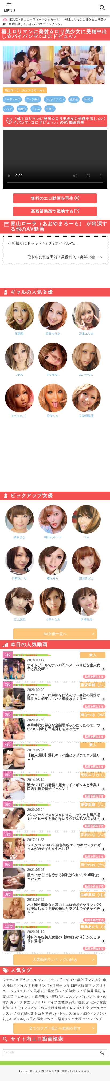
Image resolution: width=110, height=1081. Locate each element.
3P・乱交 (77, 980)
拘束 (35, 997)
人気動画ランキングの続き (55, 959)
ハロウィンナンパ (93, 1013)
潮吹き (12, 985)
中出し (50, 108)
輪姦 (65, 1008)
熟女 (72, 991)
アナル (36, 1002)
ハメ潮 (15, 1013)
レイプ (81, 991)
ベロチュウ (22, 997)
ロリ (13, 1008)
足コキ (39, 1013)
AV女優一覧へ (55, 634)
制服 (35, 985)
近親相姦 (27, 1013)
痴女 (27, 1002)
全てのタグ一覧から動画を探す (55, 1028)
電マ (88, 985)
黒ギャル (40, 991)
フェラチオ (33, 99)
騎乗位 (22, 108)
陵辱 (90, 991)
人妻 (67, 985)
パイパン (86, 997)
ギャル (32, 980)
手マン (88, 99)
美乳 (98, 991)
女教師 (63, 1002)
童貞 (76, 1013)
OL (44, 1002)
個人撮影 (47, 1008)
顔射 (98, 980)
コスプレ (72, 997)
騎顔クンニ (66, 1019)
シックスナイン (54, 99)
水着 (10, 997)
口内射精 (77, 985)
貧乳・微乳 (77, 1002)
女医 (78, 1019)
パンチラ (50, 1019)
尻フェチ (16, 1002)
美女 (51, 991)
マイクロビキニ (29, 1008)
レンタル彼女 (79, 1008)
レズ (95, 985)
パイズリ (24, 985)
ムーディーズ (12, 99)
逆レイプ (61, 991)
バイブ (52, 1002)
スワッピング (92, 1019)
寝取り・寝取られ (52, 997)
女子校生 (56, 985)
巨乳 (23, 980)
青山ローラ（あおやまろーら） (24, 90)
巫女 (40, 1019)
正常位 (74, 99)
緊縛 (48, 1013)
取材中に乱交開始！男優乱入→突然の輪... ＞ (67, 257)
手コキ (64, 980)
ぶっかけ (92, 1002)
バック (8, 108)
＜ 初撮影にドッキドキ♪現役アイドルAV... (40, 243)
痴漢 (58, 1008)
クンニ (36, 108)
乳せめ (7, 1019)
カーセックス (62, 1013)
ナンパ (44, 985)
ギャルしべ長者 (24, 1019)
